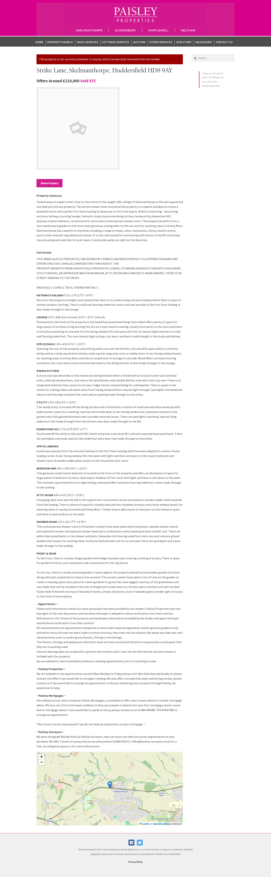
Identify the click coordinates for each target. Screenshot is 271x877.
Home (39, 42)
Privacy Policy (135, 861)
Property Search (60, 42)
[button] (109, 785)
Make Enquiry (49, 183)
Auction (139, 42)
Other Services (160, 42)
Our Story (183, 42)
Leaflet (145, 823)
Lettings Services (115, 42)
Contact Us (224, 42)
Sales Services (87, 42)
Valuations (203, 42)
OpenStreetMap (161, 823)
